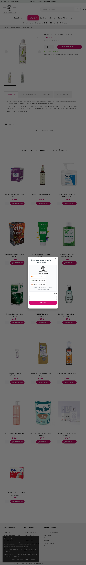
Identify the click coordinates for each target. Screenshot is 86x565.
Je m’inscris (43, 302)
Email (55, 293)
